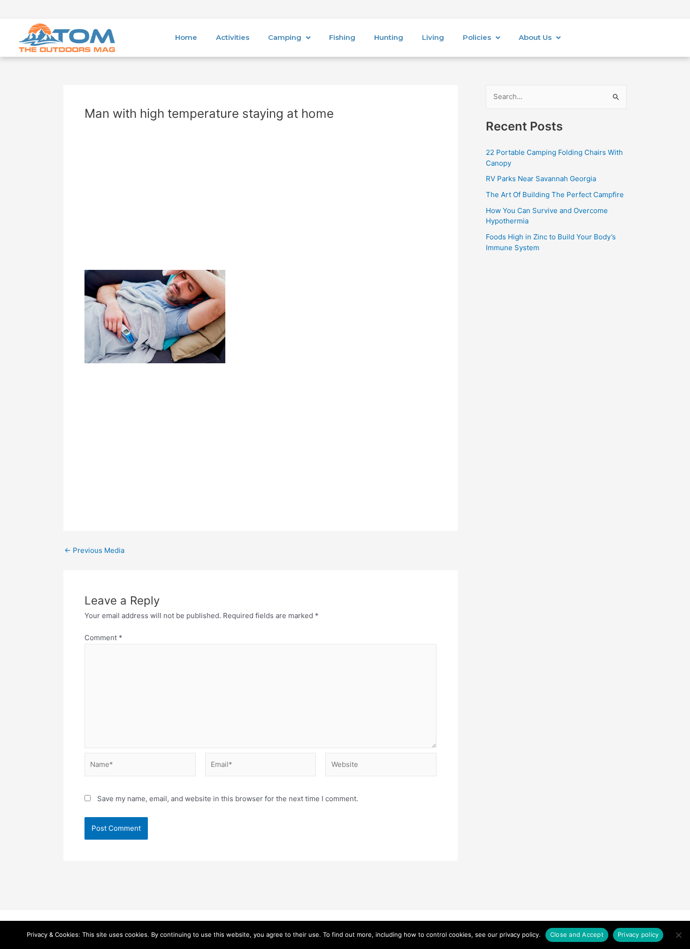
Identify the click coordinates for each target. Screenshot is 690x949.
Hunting (388, 37)
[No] (678, 935)
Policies (477, 37)
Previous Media (94, 550)
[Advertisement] (260, 200)
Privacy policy (638, 934)
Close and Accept (577, 934)
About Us (535, 37)
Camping (284, 37)
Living (433, 37)
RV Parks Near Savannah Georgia (541, 178)
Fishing (342, 37)
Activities (232, 37)
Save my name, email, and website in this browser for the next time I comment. (227, 798)
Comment (103, 637)
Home (186, 37)
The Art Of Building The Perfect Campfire (555, 194)
